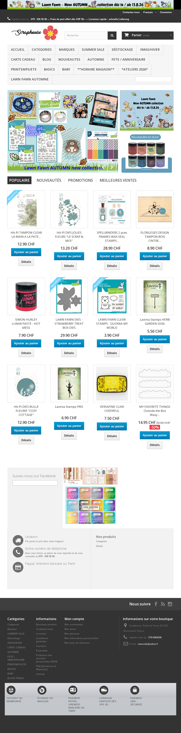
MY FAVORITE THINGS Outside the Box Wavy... (154, 411)
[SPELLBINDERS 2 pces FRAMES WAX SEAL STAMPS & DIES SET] (112, 209)
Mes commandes (74, 624)
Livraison (41, 633)
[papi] (62, 131)
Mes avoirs (70, 629)
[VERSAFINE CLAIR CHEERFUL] (112, 384)
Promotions (80, 180)
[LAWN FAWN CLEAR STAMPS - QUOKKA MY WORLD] (112, 296)
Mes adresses (72, 633)
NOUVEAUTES (69, 59)
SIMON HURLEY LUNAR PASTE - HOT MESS (26, 323)
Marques (67, 49)
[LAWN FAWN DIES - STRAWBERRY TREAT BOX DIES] (69, 296)
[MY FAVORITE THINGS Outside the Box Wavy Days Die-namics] (155, 384)
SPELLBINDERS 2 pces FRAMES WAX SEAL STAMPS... (112, 236)
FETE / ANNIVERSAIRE (128, 59)
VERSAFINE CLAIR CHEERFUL (112, 409)
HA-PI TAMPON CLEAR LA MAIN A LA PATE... (26, 234)
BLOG (46, 59)
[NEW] (147, 110)
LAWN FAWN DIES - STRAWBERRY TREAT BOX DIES (69, 323)
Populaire (19, 180)
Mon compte (74, 619)
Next (111, 167)
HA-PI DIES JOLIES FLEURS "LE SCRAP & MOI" (69, 236)
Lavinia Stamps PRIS (69, 407)
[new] (147, 152)
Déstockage (122, 49)
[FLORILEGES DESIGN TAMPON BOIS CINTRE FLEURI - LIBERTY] (155, 209)
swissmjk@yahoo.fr (148, 644)
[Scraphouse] (33, 32)
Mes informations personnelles (81, 638)
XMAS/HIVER (150, 49)
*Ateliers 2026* (135, 69)
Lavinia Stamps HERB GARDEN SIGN (155, 321)
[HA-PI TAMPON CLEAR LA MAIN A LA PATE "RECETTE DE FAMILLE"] (26, 209)
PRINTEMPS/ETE (24, 69)
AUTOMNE (95, 59)
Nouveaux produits (46, 624)
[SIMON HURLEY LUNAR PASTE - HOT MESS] (26, 296)
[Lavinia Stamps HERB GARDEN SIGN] (155, 296)
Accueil (18, 49)
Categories (42, 49)
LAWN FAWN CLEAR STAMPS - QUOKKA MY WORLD (112, 323)
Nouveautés (49, 180)
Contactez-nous (131, 12)
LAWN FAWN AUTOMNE (30, 79)
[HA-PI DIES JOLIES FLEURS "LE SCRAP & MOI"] (69, 209)
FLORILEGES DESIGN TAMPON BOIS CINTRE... (155, 236)
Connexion (166, 12)
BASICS (49, 69)
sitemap (40, 674)
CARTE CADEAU (23, 59)
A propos (41, 646)
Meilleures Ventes (118, 180)
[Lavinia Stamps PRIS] (69, 384)
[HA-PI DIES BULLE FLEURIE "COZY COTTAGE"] (26, 384)
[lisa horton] (91, 505)
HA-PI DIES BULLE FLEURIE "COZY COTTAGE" (26, 411)
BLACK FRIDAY (15, 678)
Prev (103, 167)
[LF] (90, 4)
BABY (66, 69)
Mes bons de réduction (77, 643)
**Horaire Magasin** (95, 69)
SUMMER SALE (93, 49)
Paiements (42, 650)
